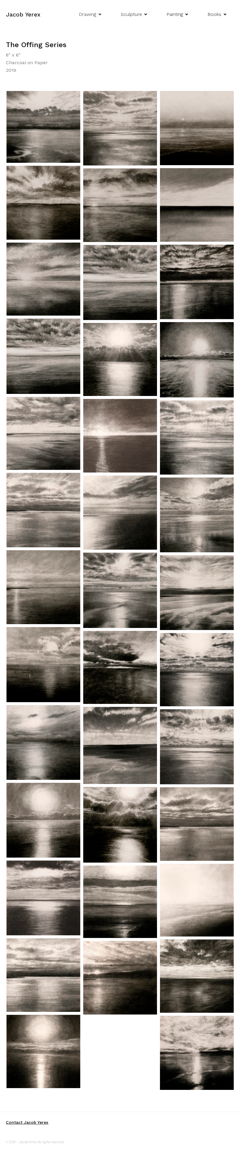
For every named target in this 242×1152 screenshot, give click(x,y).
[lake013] (120, 745)
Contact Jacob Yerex (27, 1122)
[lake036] (197, 128)
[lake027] (120, 359)
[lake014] (43, 742)
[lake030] (120, 282)
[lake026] (43, 433)
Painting (174, 14)
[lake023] (43, 510)
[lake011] (43, 820)
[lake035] (43, 203)
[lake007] (197, 900)
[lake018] (197, 592)
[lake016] (120, 667)
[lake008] (43, 898)
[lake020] (43, 587)
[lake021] (197, 515)
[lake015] (197, 669)
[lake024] (197, 437)
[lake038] (43, 127)
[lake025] (120, 436)
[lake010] (120, 825)
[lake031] (197, 282)
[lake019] (120, 590)
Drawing (87, 14)
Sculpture (131, 14)
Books (214, 14)
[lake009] (197, 824)
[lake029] (43, 356)
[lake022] (120, 512)
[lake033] (120, 205)
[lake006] (120, 902)
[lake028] (197, 359)
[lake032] (43, 279)
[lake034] (197, 205)
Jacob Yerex (23, 14)
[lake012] (197, 746)
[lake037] (120, 128)
